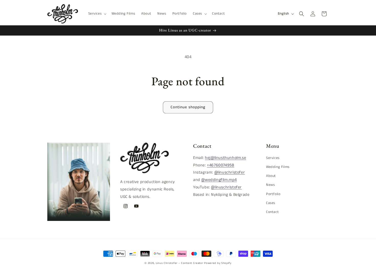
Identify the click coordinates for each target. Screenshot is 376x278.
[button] (97, 13)
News (270, 184)
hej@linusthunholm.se (225, 158)
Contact (272, 212)
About (271, 175)
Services (273, 158)
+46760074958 (220, 165)
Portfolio (273, 193)
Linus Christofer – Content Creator (179, 263)
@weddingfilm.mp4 (219, 180)
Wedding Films (278, 166)
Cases (270, 203)
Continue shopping (188, 107)
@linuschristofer (229, 172)
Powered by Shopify (217, 263)
